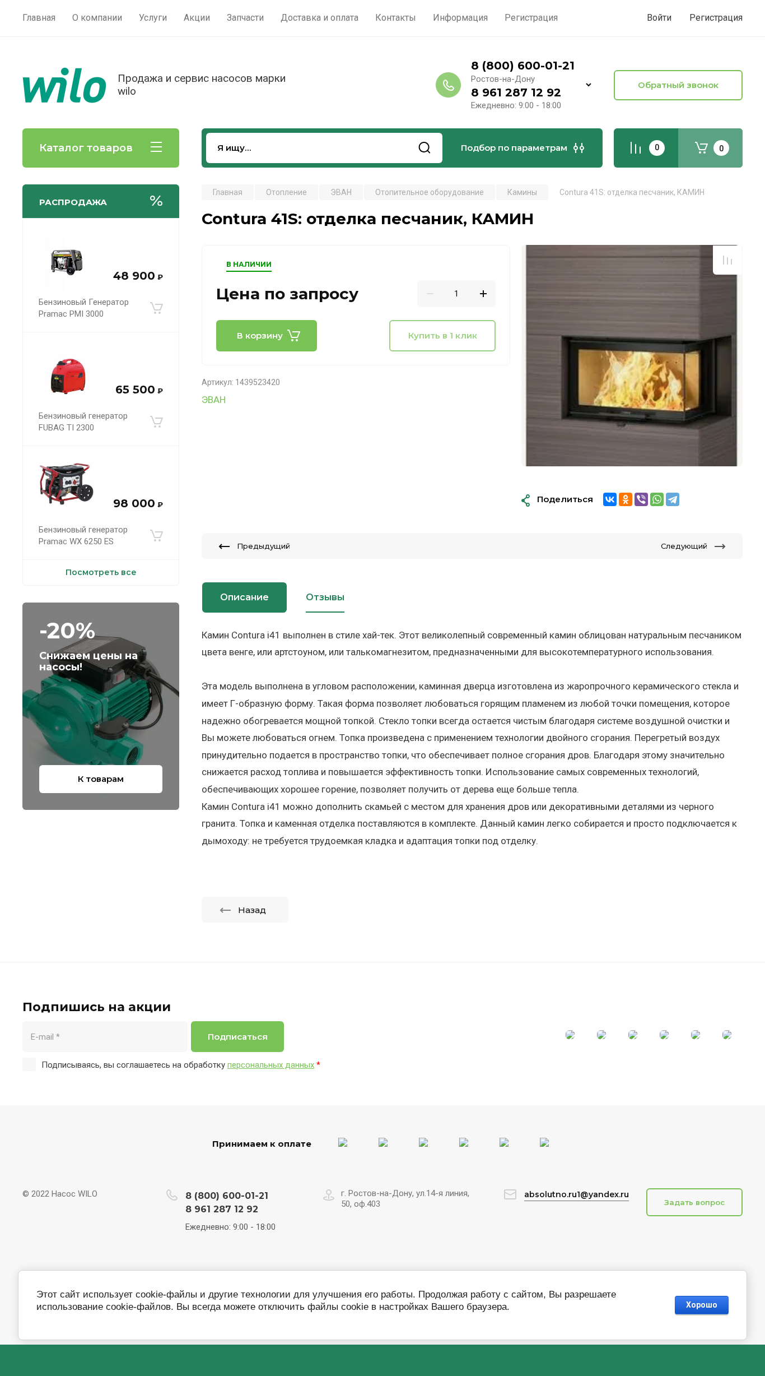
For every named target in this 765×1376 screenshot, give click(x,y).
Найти (424, 148)
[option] (632, 355)
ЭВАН (214, 399)
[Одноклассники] (625, 499)
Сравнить (727, 260)
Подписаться (238, 1036)
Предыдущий (263, 545)
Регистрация (716, 17)
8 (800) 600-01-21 (523, 65)
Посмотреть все (101, 572)
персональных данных (270, 1065)
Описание (244, 597)
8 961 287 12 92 (516, 92)
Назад (252, 910)
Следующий (684, 545)
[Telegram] (672, 499)
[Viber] (641, 499)
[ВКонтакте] (610, 499)
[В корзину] (156, 308)
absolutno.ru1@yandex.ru (576, 1194)
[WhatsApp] (657, 499)
